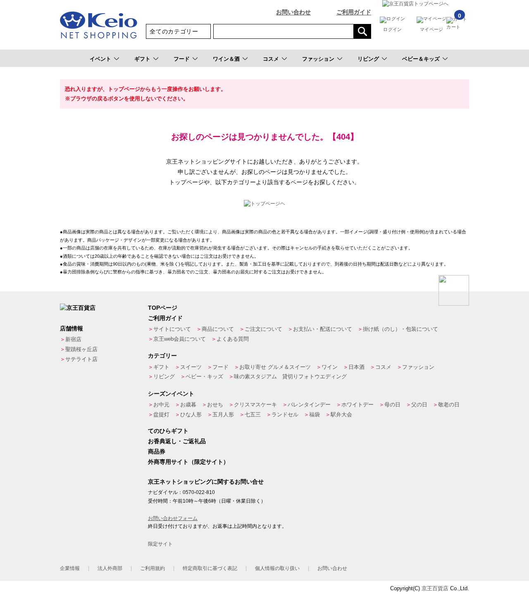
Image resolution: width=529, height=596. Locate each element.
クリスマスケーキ (255, 404)
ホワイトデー (357, 404)
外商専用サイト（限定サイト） (188, 461)
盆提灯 (161, 414)
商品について (218, 329)
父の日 (419, 404)
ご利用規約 (152, 568)
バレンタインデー (309, 404)
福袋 (314, 414)
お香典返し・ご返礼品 (177, 441)
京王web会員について (179, 339)
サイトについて (172, 329)
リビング (368, 59)
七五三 (253, 414)
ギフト (142, 59)
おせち (215, 404)
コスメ (271, 59)
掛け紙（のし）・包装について (400, 329)
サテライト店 (81, 359)
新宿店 (73, 339)
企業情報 (70, 568)
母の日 (392, 404)
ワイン (330, 367)
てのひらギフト (168, 430)
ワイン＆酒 (226, 59)
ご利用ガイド (353, 12)
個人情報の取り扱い (277, 568)
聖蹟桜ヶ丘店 (81, 349)
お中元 (161, 404)
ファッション (318, 59)
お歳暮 (188, 404)
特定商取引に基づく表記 (210, 568)
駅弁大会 (341, 414)
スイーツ (191, 367)
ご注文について (263, 329)
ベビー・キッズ (204, 376)
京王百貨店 (435, 588)
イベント (100, 59)
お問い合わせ (293, 12)
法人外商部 (110, 568)
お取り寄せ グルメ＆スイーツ (275, 367)
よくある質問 (233, 339)
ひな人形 (191, 414)
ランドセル (285, 414)
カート (453, 23)
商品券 (156, 451)
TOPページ (162, 307)
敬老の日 (449, 404)
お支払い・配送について (322, 329)
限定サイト (160, 544)
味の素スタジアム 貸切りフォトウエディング (290, 376)
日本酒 (356, 367)
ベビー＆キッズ (421, 59)
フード (182, 59)
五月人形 (223, 414)
